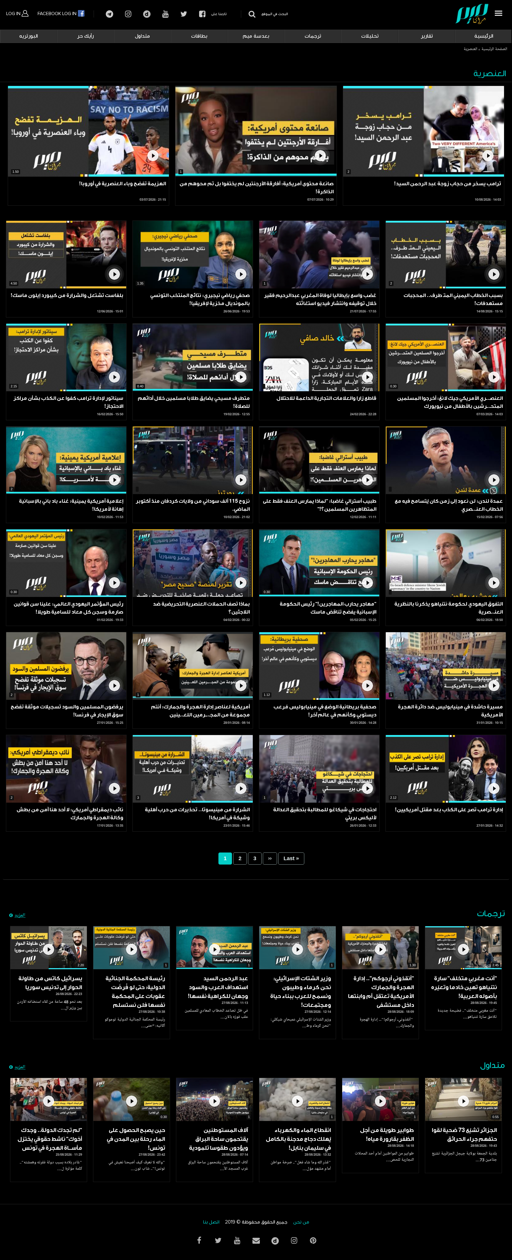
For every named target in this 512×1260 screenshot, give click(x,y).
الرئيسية (483, 36)
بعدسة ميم (256, 36)
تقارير (427, 36)
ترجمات (313, 36)
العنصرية (470, 49)
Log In (14, 13)
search (251, 14)
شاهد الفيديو (463, 948)
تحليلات (370, 36)
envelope (256, 1240)
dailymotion (146, 14)
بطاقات (199, 36)
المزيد (20, 916)
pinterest (313, 1240)
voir (423, 131)
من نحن (301, 1222)
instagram (128, 14)
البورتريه (28, 36)
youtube (165, 14)
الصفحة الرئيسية (494, 49)
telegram (109, 14)
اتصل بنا (211, 1222)
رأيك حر (85, 36)
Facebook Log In (58, 13)
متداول (142, 36)
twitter (184, 14)
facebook (202, 14)
